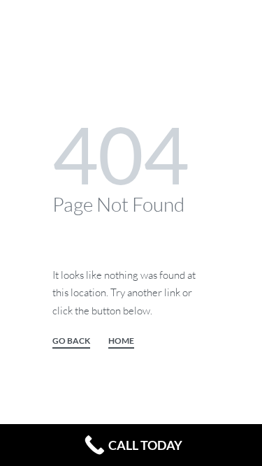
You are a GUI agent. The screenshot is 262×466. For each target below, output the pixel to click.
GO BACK (71, 341)
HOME (121, 341)
